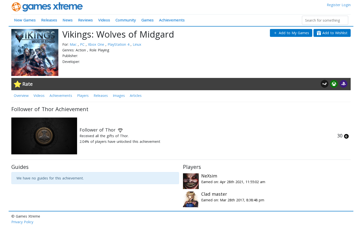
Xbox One (96, 44)
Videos (104, 19)
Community (125, 19)
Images (119, 95)
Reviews (85, 19)
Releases (49, 19)
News (68, 19)
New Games (25, 19)
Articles (136, 95)
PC (83, 44)
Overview (21, 95)
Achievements (172, 19)
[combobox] (325, 20)
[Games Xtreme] (47, 6)
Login (346, 4)
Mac (74, 44)
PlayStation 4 (119, 44)
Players (83, 95)
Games (147, 19)
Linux (137, 44)
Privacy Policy (22, 222)
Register (333, 4)
